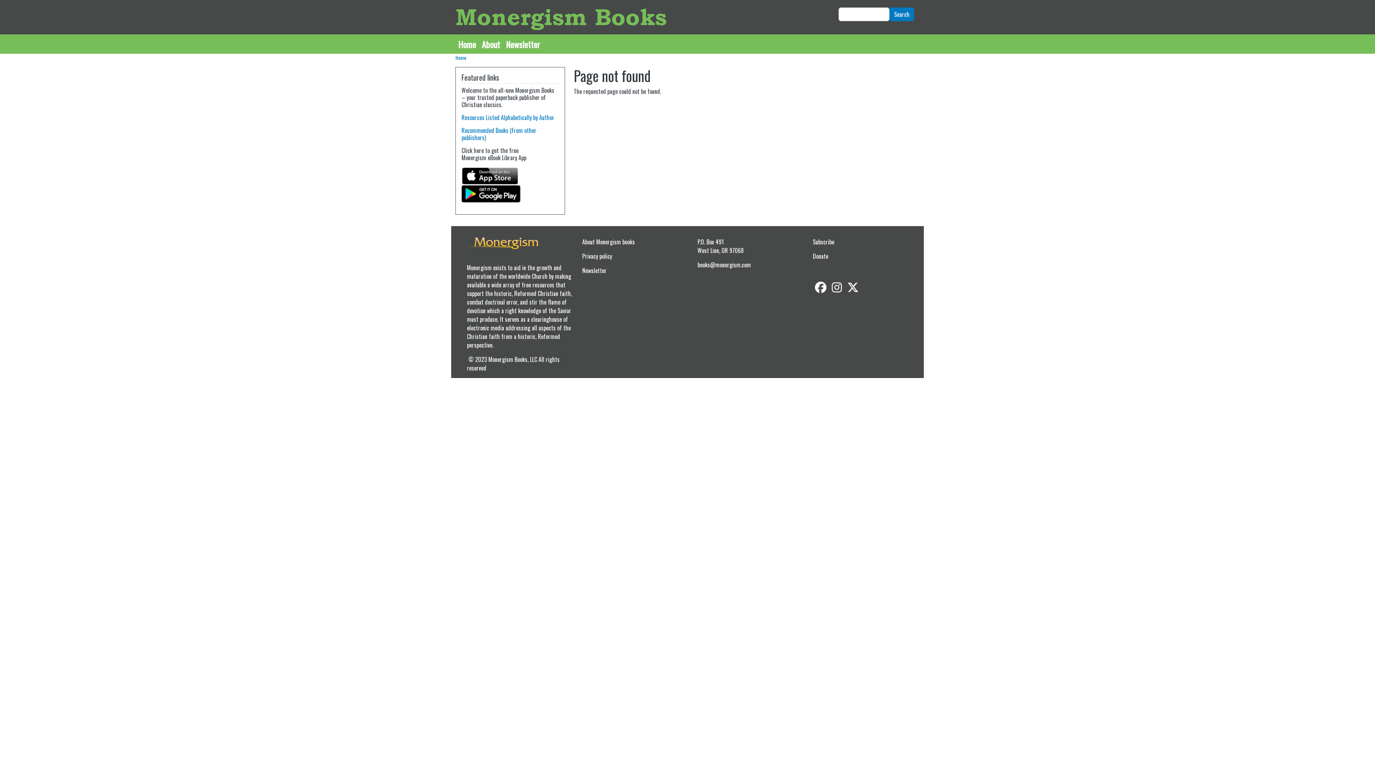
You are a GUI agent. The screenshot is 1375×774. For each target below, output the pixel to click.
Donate (820, 256)
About (491, 44)
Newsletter (523, 44)
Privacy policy (597, 256)
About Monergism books (608, 242)
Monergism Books (561, 17)
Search (902, 14)
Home (467, 44)
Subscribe (823, 242)
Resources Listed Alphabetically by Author (508, 117)
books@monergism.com (724, 265)
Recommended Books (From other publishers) (499, 134)
